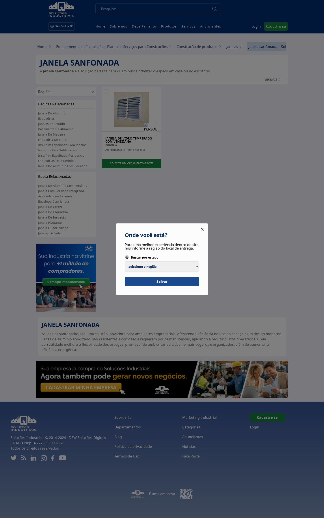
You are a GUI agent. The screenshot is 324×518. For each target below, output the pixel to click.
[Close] (202, 229)
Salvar (162, 281)
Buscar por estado (144, 257)
